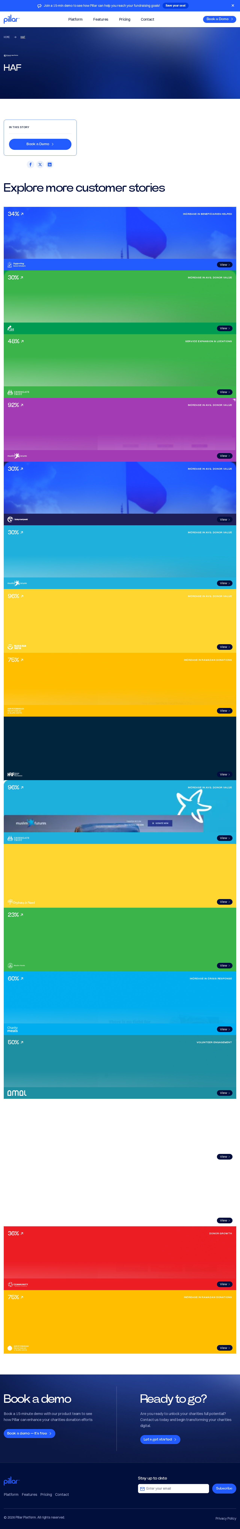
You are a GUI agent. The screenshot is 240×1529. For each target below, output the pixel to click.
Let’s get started (158, 1439)
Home (7, 37)
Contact (147, 19)
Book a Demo (218, 19)
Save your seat (176, 5)
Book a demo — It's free (27, 1433)
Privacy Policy (226, 1518)
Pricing (124, 19)
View (223, 264)
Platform (75, 19)
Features (100, 19)
